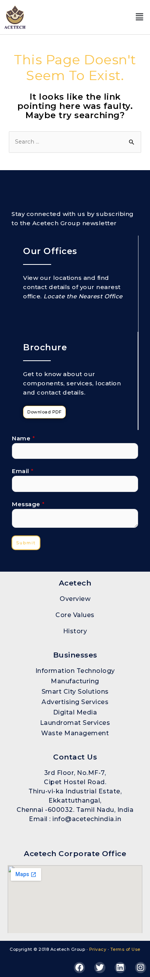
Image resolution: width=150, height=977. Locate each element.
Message (28, 504)
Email (23, 471)
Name (23, 438)
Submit (26, 542)
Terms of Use (125, 949)
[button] (139, 17)
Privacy (98, 949)
